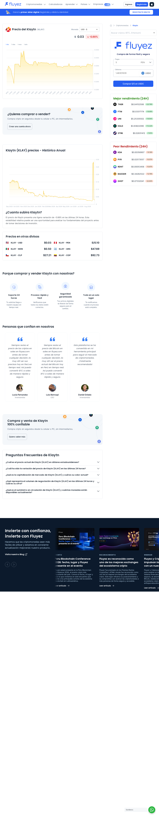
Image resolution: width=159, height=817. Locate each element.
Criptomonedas (34, 4)
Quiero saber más (17, 437)
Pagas (117, 59)
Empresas (101, 4)
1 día (7, 44)
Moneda (74, 29)
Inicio (111, 25)
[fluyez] (13, 4)
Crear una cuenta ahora (20, 126)
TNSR (120, 104)
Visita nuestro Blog (14, 554)
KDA (120, 152)
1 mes (19, 44)
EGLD (120, 126)
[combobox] (133, 33)
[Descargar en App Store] (152, 4)
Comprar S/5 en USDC (133, 83)
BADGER (122, 174)
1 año (25, 44)
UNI (119, 118)
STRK (120, 133)
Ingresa (128, 4)
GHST (120, 181)
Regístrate (142, 4)
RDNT (120, 166)
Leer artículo (60, 585)
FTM (120, 111)
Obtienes (118, 69)
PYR (120, 159)
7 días (13, 44)
